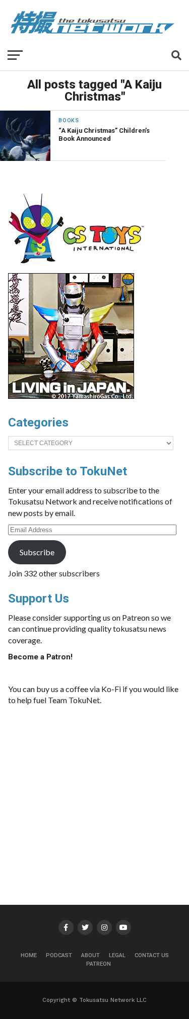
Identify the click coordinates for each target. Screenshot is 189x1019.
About (90, 955)
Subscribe (37, 552)
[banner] (71, 396)
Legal (117, 955)
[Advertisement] (105, 789)
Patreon (98, 964)
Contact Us (152, 955)
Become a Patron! (40, 656)
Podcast (59, 955)
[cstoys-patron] (80, 268)
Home (29, 955)
